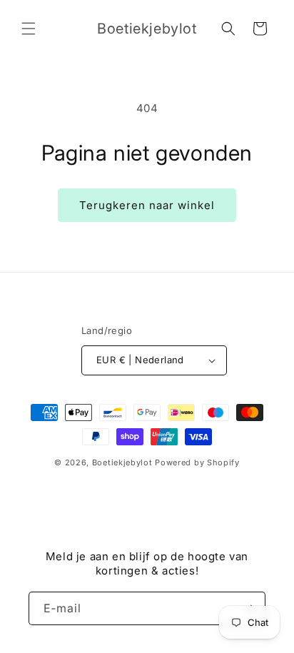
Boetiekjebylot (124, 462)
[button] (28, 28)
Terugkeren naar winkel (147, 205)
